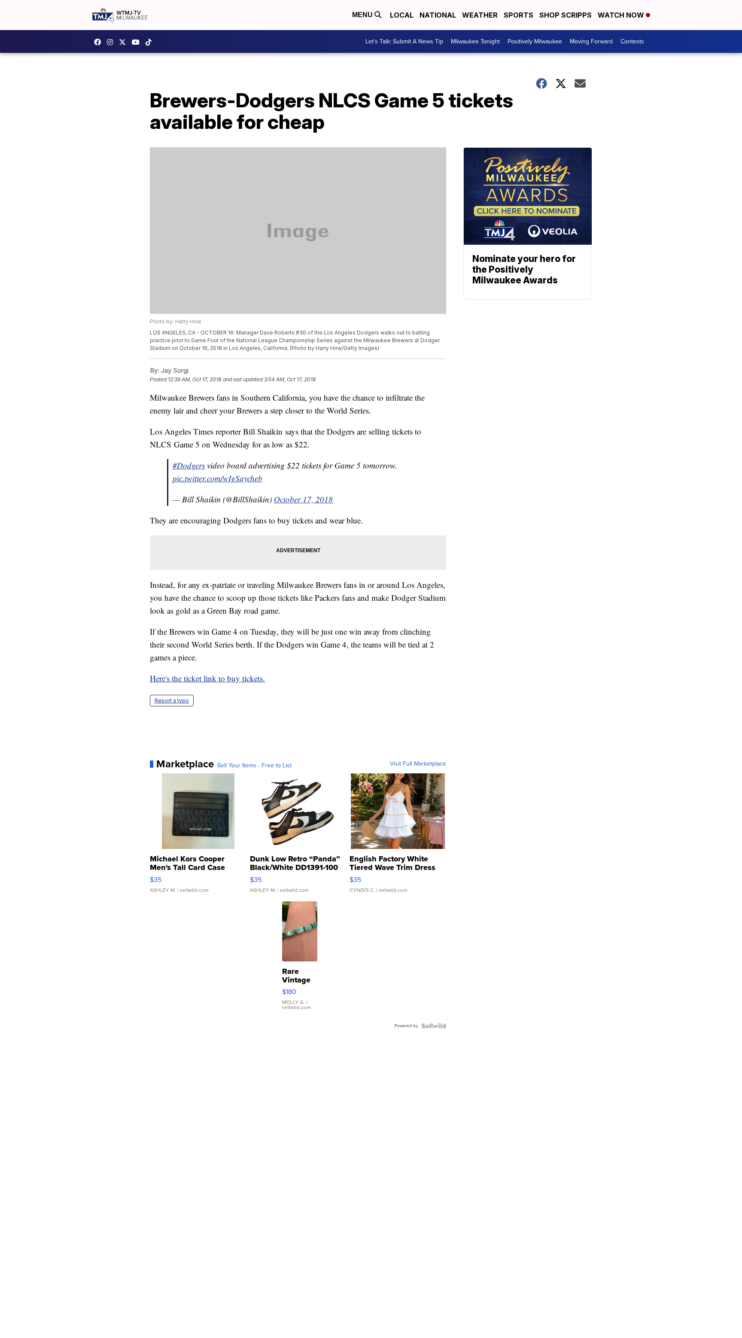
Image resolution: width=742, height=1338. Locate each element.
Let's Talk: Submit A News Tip (404, 41)
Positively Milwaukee (535, 41)
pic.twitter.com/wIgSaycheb (217, 478)
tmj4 (99, 42)
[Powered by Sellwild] (433, 1026)
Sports (518, 15)
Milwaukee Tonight (475, 41)
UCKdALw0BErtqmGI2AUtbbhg (138, 42)
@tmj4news (151, 42)
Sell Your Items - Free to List (254, 766)
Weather (480, 15)
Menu (363, 14)
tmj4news (112, 42)
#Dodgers (189, 465)
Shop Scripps (565, 15)
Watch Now (622, 15)
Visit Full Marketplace (418, 764)
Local (402, 15)
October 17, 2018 (303, 499)
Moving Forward (591, 41)
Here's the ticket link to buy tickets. (207, 678)
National (438, 15)
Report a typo (172, 700)
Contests (632, 41)
